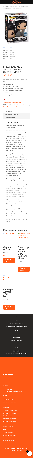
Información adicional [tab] (11, 114)
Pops (8, 6)
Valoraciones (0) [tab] (10, 117)
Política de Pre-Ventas (9, 421)
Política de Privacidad (9, 413)
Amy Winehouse (19, 6)
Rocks (12, 6)
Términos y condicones (10, 410)
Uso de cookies (7, 416)
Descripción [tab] (9, 111)
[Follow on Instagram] (8, 370)
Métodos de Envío (8, 438)
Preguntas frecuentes (9, 435)
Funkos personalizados (10, 402)
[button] (27, 13)
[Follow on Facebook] (4, 370)
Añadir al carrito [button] (8, 260)
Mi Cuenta (6, 430)
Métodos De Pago (8, 440)
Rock (17, 106)
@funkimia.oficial (8, 374)
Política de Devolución (10, 418)
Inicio (4, 6)
